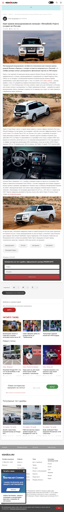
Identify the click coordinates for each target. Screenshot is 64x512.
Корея (49, 478)
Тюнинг (34, 465)
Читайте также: (11, 317)
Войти (9, 310)
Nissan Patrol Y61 (20, 133)
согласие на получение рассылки (16, 392)
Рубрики (19, 459)
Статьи (19, 465)
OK (59, 508)
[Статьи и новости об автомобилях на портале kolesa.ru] (11, 2)
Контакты (35, 447)
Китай (49, 466)
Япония (50, 475)
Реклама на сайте (22, 447)
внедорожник (9, 245)
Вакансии (4, 465)
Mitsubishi (49, 245)
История (34, 468)
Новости (11, 14)
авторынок (35, 245)
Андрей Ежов (15, 18)
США (49, 469)
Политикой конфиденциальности (18, 509)
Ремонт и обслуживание (39, 471)
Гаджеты (35, 474)
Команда (4, 447)
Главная (5, 14)
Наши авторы (52, 447)
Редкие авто (36, 477)
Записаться (32, 277)
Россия (23, 245)
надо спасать (48, 81)
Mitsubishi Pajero (10, 250)
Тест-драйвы (21, 468)
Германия (50, 472)
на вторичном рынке (14, 194)
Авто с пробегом (37, 462)
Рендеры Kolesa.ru (37, 480)
